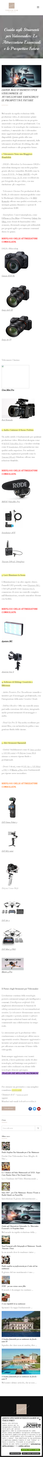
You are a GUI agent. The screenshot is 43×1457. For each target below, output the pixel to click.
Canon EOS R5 (8, 276)
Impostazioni (15, 1453)
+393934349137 (22, 1094)
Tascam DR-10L (8, 457)
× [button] (40, 1419)
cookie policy (24, 1446)
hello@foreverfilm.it (27, 1101)
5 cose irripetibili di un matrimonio (13, 1304)
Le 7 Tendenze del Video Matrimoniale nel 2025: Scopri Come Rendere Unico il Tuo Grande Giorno (21, 1174)
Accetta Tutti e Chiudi (30, 1450)
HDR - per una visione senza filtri (14, 1286)
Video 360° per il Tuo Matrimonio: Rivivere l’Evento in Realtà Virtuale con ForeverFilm (21, 1194)
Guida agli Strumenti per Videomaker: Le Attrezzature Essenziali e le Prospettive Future (20, 1227)
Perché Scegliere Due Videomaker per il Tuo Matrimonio (20, 1152)
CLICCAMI (17, 1090)
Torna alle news (8, 1108)
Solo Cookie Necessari (31, 1453)
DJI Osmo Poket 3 (9, 822)
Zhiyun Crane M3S (10, 888)
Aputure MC (34, 585)
